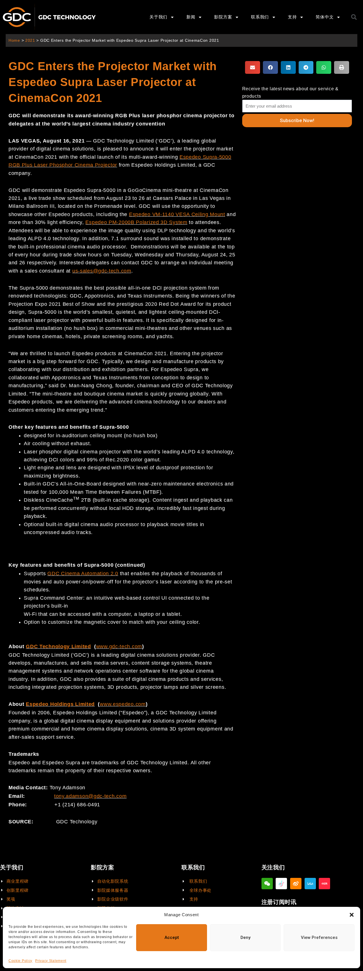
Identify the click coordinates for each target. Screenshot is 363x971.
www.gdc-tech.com (119, 646)
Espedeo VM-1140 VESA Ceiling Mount (177, 214)
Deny (245, 937)
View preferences (319, 937)
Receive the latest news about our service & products (290, 92)
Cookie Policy (20, 961)
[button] (351, 915)
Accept (171, 937)
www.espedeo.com (123, 704)
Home (14, 40)
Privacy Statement (50, 961)
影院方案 (223, 16)
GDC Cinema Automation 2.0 (82, 573)
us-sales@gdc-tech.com (101, 271)
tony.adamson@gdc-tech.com (90, 796)
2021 (30, 40)
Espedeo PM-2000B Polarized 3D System (136, 222)
